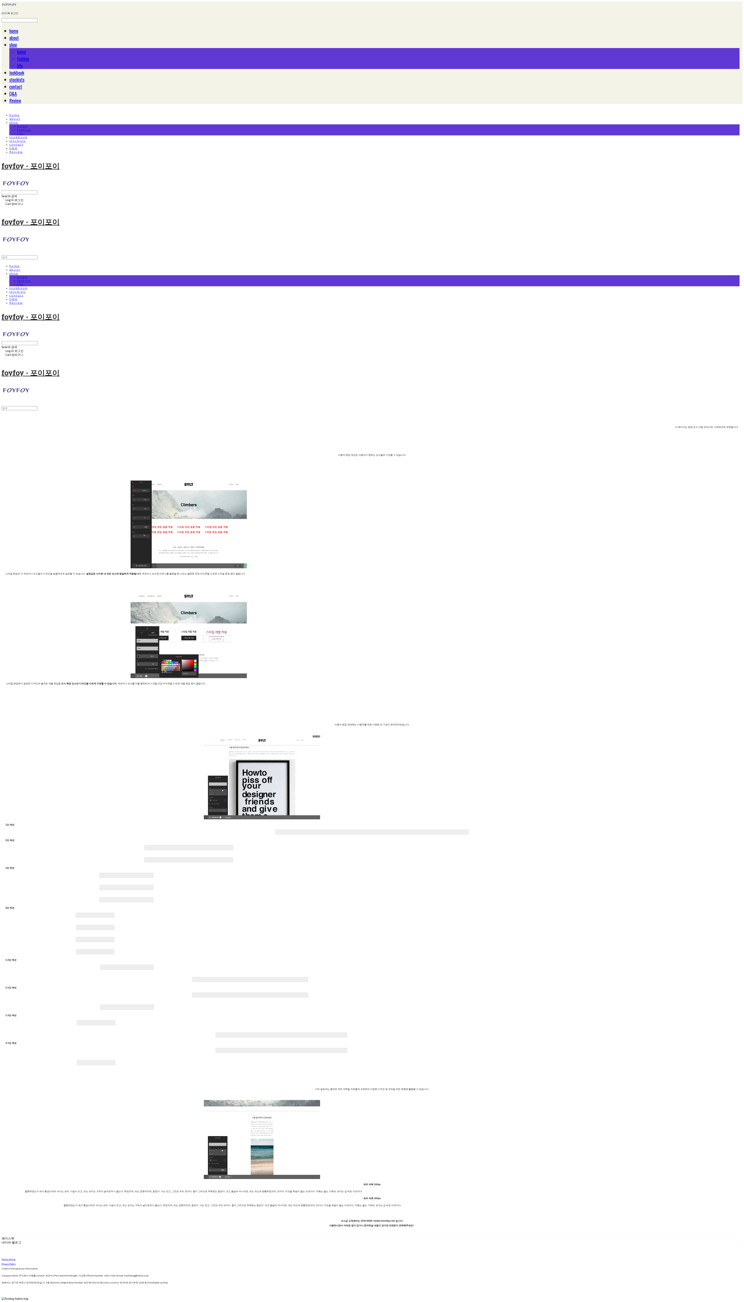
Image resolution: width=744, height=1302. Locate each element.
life (20, 65)
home (13, 30)
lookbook (16, 72)
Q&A (13, 93)
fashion (23, 58)
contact (15, 86)
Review (15, 100)
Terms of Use (9, 1259)
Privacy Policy (9, 1263)
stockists (16, 79)
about (14, 37)
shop (13, 44)
